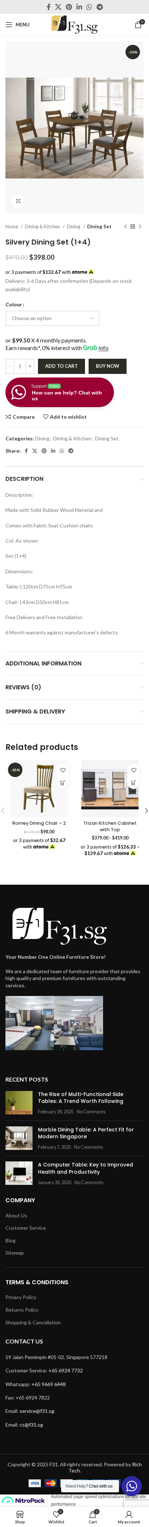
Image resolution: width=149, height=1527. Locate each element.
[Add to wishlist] (62, 770)
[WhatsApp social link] (89, 6)
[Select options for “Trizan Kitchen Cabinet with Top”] (133, 782)
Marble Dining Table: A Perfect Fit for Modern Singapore (86, 1133)
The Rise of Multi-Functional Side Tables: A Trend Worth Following (80, 1098)
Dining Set (99, 226)
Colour (13, 304)
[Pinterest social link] (69, 6)
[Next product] (140, 226)
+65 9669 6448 (48, 1384)
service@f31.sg (37, 1411)
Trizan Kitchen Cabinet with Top (110, 826)
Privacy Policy (20, 1297)
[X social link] (58, 6)
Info (103, 347)
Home (12, 226)
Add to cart (61, 366)
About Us (16, 1215)
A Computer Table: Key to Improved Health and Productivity (85, 1168)
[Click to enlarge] (18, 201)
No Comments (91, 1111)
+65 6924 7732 (65, 1370)
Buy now (107, 366)
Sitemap (14, 1253)
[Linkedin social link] (79, 6)
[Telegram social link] (99, 6)
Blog (10, 1240)
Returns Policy (21, 1310)
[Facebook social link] (48, 6)
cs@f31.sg (31, 1425)
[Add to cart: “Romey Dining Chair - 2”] (62, 782)
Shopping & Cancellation (33, 1322)
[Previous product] (125, 226)
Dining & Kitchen (43, 226)
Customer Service (25, 1228)
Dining (74, 226)
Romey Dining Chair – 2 (39, 823)
